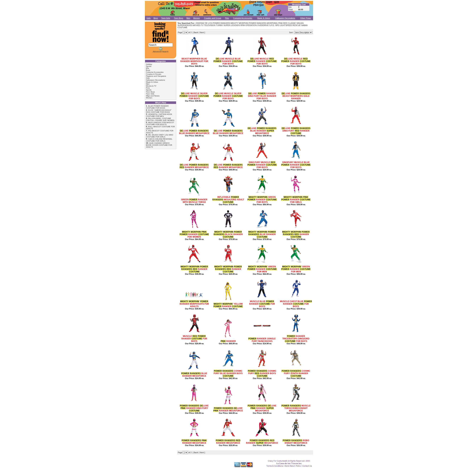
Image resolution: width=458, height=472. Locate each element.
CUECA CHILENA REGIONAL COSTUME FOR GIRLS (159, 140)
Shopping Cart (299, 4)
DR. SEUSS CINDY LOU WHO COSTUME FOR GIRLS (159, 136)
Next (202, 32)
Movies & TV (151, 86)
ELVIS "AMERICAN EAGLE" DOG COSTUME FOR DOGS (159, 111)
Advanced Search (160, 52)
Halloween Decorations (285, 18)
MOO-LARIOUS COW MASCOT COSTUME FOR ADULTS (160, 123)
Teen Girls (165, 18)
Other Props (305, 18)
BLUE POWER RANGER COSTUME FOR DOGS (157, 107)
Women (196, 18)
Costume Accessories (242, 18)
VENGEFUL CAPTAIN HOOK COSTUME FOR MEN (159, 115)
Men (188, 18)
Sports (148, 66)
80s (147, 68)
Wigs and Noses (152, 96)
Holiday (149, 64)
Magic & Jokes (263, 18)
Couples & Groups (153, 74)
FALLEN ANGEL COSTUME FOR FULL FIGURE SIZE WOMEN (160, 119)
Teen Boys (178, 18)
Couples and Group (212, 18)
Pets (227, 18)
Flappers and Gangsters (156, 76)
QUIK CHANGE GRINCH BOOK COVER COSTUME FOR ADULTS (159, 145)
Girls (149, 18)
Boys (156, 18)
